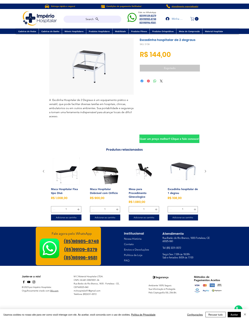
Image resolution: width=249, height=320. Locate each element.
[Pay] (103, 6)
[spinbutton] (66, 209)
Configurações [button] (195, 314)
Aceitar (234, 314)
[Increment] (79, 209)
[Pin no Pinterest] (148, 81)
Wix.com (54, 290)
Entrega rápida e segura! (63, 6)
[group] (125, 190)
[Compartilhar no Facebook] (142, 81)
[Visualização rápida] (66, 171)
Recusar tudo (215, 314)
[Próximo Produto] (205, 171)
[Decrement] (53, 209)
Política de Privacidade (143, 314)
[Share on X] (161, 81)
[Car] (47, 6)
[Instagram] (34, 282)
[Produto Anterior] (44, 171)
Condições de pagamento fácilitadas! (124, 6)
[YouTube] (29, 282)
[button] (194, 19)
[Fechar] (245, 314)
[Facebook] (24, 282)
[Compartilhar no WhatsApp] (155, 81)
